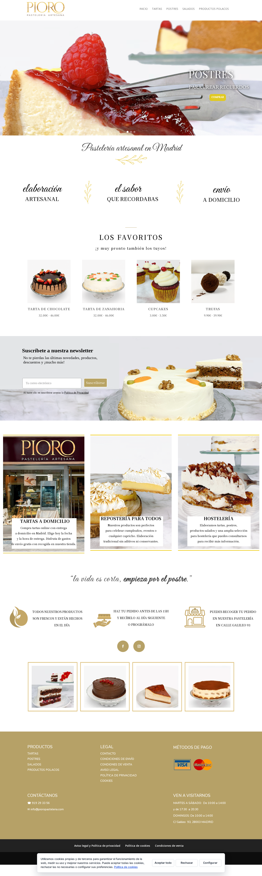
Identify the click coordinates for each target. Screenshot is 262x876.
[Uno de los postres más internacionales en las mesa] (157, 687)
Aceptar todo (163, 862)
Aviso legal (110, 770)
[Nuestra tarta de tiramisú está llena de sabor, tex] (209, 687)
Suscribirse (95, 383)
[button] (128, 132)
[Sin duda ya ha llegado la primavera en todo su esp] (52, 687)
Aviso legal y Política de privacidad (97, 845)
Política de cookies (137, 845)
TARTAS (32, 753)
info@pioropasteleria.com (47, 809)
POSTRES (33, 759)
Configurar (210, 862)
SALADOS (34, 764)
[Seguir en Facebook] (123, 646)
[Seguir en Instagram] (139, 646)
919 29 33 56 (41, 803)
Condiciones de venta (169, 845)
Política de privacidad (118, 775)
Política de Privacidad (76, 392)
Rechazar (187, 862)
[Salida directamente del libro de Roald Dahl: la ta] (105, 687)
